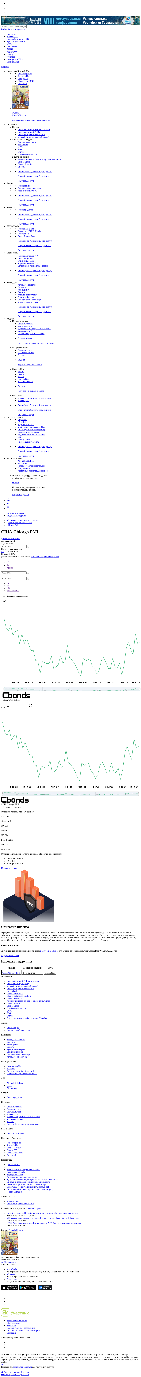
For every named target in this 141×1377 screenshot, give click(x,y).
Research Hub (24, 76)
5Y (8, 585)
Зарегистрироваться (17, 29)
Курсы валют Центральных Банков (34, 328)
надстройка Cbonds (10, 955)
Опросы (21, 167)
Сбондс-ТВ (12, 54)
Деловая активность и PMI (19, 522)
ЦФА (9, 44)
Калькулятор (12, 1201)
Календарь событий (27, 285)
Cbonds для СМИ (26, 81)
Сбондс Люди (13, 62)
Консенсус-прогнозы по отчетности (34, 398)
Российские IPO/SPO (27, 191)
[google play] (27, 1289)
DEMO (15, 482)
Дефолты (22, 287)
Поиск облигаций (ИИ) (18, 39)
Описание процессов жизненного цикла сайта (28, 1182)
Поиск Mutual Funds (27, 236)
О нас (9, 1167)
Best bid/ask (12, 46)
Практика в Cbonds (16, 1172)
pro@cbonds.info (8, 1262)
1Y (8, 583)
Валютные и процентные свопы (33, 266)
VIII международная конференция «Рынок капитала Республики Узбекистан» (43, 1218)
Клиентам (11, 1325)
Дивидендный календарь (29, 188)
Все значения (13, 590)
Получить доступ (9, 868)
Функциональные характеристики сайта (26, 1179)
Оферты (21, 292)
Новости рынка (25, 73)
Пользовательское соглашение (21, 1328)
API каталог (23, 463)
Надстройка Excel (15, 1066)
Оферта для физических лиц (20, 1184)
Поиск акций (24, 186)
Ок (2, 1364)
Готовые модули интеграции (31, 466)
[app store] (9, 1289)
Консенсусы (12, 36)
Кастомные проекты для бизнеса (33, 471)
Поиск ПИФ (23, 234)
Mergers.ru (11, 1274)
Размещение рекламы (17, 1320)
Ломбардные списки (27, 154)
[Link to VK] (8, 1301)
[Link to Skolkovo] (15, 1316)
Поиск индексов (25, 323)
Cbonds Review (14, 1148)
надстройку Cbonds (49, 951)
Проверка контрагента (28, 442)
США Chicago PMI (11, 973)
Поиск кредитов (25, 210)
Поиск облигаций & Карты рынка (34, 129)
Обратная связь (14, 1323)
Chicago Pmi (12, 525)
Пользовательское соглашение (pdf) (23, 1330)
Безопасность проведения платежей (23, 1169)
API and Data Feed (26, 461)
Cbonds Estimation (15, 993)
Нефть (21, 374)
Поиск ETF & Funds (27, 229)
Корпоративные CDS (28, 263)
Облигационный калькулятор (31, 429)
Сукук (21, 152)
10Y (8, 588)
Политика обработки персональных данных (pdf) (30, 1189)
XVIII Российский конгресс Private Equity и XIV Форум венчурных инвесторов (44, 1223)
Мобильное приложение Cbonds (33, 427)
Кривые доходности (16, 41)
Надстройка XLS (15, 59)
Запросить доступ (20, 494)
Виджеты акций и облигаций (31, 434)
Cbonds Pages (24, 162)
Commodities (23, 379)
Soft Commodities (25, 381)
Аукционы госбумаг (27, 295)
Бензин (21, 376)
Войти (4, 29)
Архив (10, 568)
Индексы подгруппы (16, 515)
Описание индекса (15, 513)
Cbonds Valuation (14, 998)
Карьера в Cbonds (15, 1174)
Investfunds (12, 1269)
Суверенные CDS (26, 261)
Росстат (21, 355)
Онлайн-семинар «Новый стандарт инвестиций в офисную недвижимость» (42, 1213)
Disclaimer (11, 1333)
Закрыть (5, 66)
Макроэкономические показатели (22, 520)
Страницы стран (25, 350)
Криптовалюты (25, 326)
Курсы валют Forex (27, 331)
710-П (9, 1085)
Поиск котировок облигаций (31, 134)
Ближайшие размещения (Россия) (33, 137)
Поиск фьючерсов (28, 256)
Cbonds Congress (33, 1208)
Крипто (12, 52)
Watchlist (11, 57)
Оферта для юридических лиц (21, 1187)
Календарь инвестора (28, 302)
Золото (10, 49)
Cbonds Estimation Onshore (19, 996)
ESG (20, 149)
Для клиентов (13, 1164)
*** (2, 551)
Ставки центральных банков (31, 333)
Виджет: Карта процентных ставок (23, 1124)
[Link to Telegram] (8, 1295)
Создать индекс (14, 1111)
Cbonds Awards (25, 164)
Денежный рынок (26, 297)
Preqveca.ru (12, 1279)
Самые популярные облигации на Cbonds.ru (27, 1018)
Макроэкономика (26, 352)
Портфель (11, 34)
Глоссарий (22, 83)
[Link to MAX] (8, 1305)
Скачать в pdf (52, 1179)
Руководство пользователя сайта (22, 1177)
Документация (24, 468)
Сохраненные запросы (28, 432)
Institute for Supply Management (45, 556)
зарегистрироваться (22, 1367)
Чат (19, 437)
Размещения (23, 290)
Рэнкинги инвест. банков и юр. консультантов (39, 159)
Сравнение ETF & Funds (29, 231)
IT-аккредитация (14, 1192)
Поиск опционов (26, 258)
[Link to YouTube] (8, 1298)
